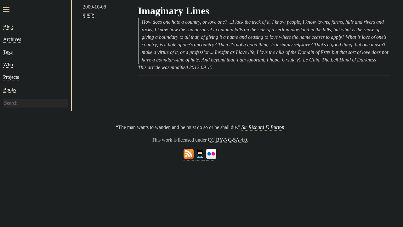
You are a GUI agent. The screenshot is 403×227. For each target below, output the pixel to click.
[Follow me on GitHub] (200, 157)
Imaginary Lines (173, 10)
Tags (8, 52)
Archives (12, 39)
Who (8, 64)
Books (9, 89)
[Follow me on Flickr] (211, 157)
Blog (8, 26)
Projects (11, 77)
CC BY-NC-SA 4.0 (227, 140)
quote (88, 14)
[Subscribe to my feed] (189, 157)
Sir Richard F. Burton (262, 127)
